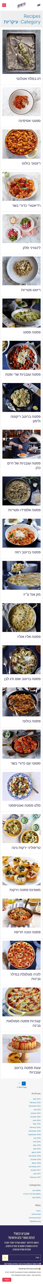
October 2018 (36, 1159)
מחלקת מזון (36, 1190)
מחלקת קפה (36, 1197)
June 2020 (37, 1120)
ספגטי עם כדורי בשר (26, 763)
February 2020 (35, 1127)
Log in (38, 1211)
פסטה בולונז (32, 721)
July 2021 (37, 1109)
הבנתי (7, 1280)
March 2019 (36, 1152)
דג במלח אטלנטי (28, 78)
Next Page (22, 1087)
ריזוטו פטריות (31, 290)
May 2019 (37, 1145)
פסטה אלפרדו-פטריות (24, 510)
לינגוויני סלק (32, 248)
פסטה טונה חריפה (27, 932)
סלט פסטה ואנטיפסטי (24, 805)
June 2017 (37, 1174)
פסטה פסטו (32, 332)
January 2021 (36, 1113)
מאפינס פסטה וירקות (25, 890)
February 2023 (35, 1102)
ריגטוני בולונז (31, 163)
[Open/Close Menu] (39, 5)
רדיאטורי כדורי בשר (26, 205)
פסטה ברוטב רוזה (28, 552)
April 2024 (37, 1099)
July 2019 (37, 1138)
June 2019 (37, 1142)
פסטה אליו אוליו (29, 636)
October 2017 (36, 1170)
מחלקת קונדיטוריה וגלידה (32, 1194)
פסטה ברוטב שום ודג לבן (22, 679)
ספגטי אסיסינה (30, 121)
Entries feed (36, 1214)
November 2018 (35, 1156)
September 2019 (34, 1134)
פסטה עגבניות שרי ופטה (23, 374)
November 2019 (35, 1131)
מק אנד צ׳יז (32, 594)
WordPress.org (35, 1221)
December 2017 (35, 1167)
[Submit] (5, 1258)
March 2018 (36, 1163)
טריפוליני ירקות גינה (26, 847)
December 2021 (35, 1106)
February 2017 (35, 1177)
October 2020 (35, 1117)
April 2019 (37, 1149)
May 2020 (37, 1124)
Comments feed (35, 1218)
